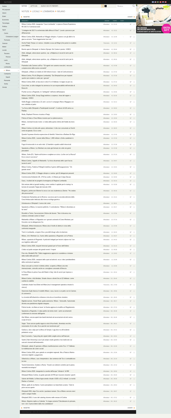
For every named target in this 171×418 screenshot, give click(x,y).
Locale (4, 50)
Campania (7, 74)
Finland (153, 2)
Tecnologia (5, 23)
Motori (4, 47)
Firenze (8, 57)
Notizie (4, 6)
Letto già (33, 6)
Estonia (168, 2)
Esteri (4, 16)
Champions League (12, 36)
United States (155, 2)
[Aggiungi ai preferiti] (134, 24)
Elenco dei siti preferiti (49, 6)
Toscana (6, 53)
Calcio (6, 33)
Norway (166, 2)
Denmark (160, 2)
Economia (5, 20)
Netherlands (163, 2)
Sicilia (6, 84)
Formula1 (7, 40)
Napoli (8, 77)
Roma (8, 63)
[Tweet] (130, 24)
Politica (4, 26)
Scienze (4, 43)
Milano (8, 70)
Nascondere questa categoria (18, 13)
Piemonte (7, 80)
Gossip (4, 87)
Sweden (158, 2)
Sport (4, 30)
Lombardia (7, 67)
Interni (4, 13)
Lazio (6, 60)
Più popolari (6, 9)
